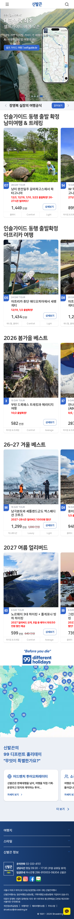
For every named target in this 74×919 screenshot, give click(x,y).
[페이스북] (31, 878)
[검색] (66, 4)
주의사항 (51, 906)
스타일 (8, 841)
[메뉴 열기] (7, 4)
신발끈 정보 (11, 852)
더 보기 (60, 809)
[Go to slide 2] (35, 96)
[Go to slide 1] (32, 96)
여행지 (8, 830)
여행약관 (25, 906)
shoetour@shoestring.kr (15, 909)
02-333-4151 (33, 863)
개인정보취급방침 (11, 906)
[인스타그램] (25, 878)
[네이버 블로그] (38, 878)
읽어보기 (58, 105)
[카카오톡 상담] (19, 878)
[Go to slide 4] (41, 96)
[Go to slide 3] (37, 96)
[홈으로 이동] (37, 4)
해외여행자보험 (38, 906)
